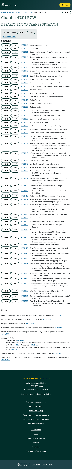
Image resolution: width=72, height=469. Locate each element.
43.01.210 (4, 334)
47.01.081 (24, 86)
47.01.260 (24, 122)
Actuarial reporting (36, 411)
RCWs (24, 12)
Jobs (36, 434)
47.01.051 (24, 62)
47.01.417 (24, 199)
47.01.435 (24, 225)
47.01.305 (24, 143)
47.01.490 (24, 273)
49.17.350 (29, 323)
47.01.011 (24, 45)
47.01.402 (24, 178)
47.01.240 (24, 115)
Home (3, 12)
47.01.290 (24, 133)
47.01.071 (24, 76)
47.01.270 (24, 126)
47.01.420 (24, 214)
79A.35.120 (5, 360)
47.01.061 (24, 67)
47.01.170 (24, 100)
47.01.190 (24, 107)
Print (66, 12)
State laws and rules (14, 12)
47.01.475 (24, 253)
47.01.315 (24, 153)
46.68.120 (21, 340)
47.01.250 (24, 119)
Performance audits (36, 406)
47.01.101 (24, 93)
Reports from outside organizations (36, 419)
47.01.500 (24, 283)
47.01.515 (24, 296)
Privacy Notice (47, 465)
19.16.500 (60, 315)
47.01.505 (24, 291)
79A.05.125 (46, 319)
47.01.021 (24, 48)
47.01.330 (24, 160)
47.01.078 (24, 83)
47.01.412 (24, 191)
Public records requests (36, 438)
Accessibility (36, 430)
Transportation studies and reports (36, 415)
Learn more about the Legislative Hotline (36, 394)
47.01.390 (24, 171)
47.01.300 (24, 136)
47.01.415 (24, 196)
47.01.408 (24, 186)
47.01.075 (24, 79)
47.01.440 (24, 230)
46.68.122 (34, 345)
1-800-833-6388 (43, 389)
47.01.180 (24, 103)
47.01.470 (24, 248)
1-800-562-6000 (36, 386)
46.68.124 (13, 349)
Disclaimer (36, 465)
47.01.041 (24, 57)
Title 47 (31, 12)
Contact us (36, 447)
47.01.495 (24, 278)
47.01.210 (24, 110)
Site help (36, 442)
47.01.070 (24, 71)
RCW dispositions (9, 37)
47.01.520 (24, 301)
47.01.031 (24, 52)
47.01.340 (24, 164)
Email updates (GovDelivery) (36, 451)
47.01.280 (24, 129)
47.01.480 (24, 258)
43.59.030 (57, 353)
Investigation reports (36, 423)
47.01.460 (24, 245)
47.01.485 (24, 264)
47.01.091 (24, 90)
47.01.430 (24, 221)
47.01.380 (24, 167)
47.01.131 (24, 97)
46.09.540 (58, 328)
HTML (22, 32)
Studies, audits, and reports (36, 402)
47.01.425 (24, 218)
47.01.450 (24, 237)
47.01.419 (24, 204)
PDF (31, 32)
